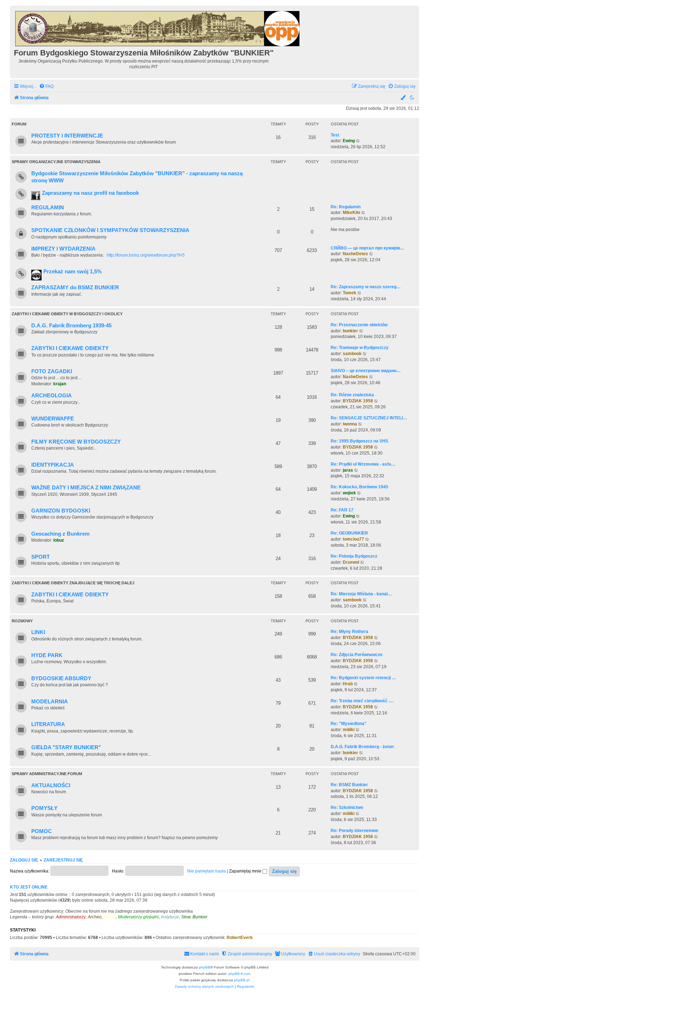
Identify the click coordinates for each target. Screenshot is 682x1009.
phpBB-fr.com (239, 974)
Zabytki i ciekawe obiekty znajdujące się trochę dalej (73, 583)
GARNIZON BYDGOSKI (60, 511)
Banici (110, 916)
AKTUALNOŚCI (50, 785)
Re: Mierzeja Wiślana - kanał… (361, 593)
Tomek (349, 292)
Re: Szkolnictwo (347, 807)
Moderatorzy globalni (138, 916)
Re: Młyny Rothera (349, 631)
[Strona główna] (158, 27)
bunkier (350, 330)
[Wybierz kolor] (403, 98)
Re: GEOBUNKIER (349, 533)
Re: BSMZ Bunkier (349, 784)
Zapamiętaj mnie (245, 871)
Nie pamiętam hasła (206, 871)
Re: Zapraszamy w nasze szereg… (366, 286)
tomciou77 (353, 539)
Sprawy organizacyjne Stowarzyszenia (56, 162)
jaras (348, 470)
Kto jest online (29, 887)
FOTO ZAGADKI (51, 371)
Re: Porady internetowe (354, 830)
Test (335, 135)
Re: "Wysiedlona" (349, 723)
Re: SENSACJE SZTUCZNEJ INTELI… (369, 417)
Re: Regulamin (346, 206)
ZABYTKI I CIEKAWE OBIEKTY (70, 348)
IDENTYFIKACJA (52, 465)
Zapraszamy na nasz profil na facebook (90, 193)
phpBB (204, 967)
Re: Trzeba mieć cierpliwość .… (362, 700)
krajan (59, 383)
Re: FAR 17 (342, 510)
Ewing (349, 140)
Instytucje (170, 916)
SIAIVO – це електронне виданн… (366, 370)
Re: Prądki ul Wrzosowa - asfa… (363, 464)
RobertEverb (240, 937)
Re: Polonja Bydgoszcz (354, 556)
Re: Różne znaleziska (352, 394)
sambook (352, 353)
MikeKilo (351, 212)
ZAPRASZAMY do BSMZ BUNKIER (75, 287)
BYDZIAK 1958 (358, 400)
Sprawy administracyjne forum (47, 774)
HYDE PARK (47, 655)
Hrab (348, 683)
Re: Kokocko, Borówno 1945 (359, 486)
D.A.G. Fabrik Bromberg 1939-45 (71, 325)
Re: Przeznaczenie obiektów (359, 324)
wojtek (349, 492)
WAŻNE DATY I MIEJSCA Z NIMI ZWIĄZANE (86, 487)
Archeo (95, 916)
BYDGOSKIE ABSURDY (61, 678)
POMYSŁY (44, 808)
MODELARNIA (49, 701)
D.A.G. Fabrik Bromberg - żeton (362, 746)
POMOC (41, 831)
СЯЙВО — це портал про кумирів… (367, 248)
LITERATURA (48, 724)
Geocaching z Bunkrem (60, 534)
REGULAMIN (47, 207)
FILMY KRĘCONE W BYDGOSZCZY (76, 442)
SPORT (40, 557)
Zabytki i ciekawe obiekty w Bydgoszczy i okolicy (67, 314)
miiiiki (348, 729)
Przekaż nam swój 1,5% (72, 271)
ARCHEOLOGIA (51, 395)
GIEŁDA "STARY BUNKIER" (66, 747)
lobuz (58, 540)
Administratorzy (71, 916)
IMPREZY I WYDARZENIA (63, 249)
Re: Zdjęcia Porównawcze (357, 654)
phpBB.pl (241, 980)
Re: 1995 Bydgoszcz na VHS (359, 441)
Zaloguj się (24, 860)
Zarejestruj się (63, 860)
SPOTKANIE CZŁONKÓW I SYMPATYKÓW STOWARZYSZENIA (110, 230)
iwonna (350, 424)
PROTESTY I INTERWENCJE (67, 136)
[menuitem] (46, 86)
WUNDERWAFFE (52, 419)
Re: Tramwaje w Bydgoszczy (360, 347)
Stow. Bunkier (194, 916)
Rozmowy (22, 621)
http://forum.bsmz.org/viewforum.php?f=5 (146, 255)
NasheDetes (355, 253)
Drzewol (351, 562)
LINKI (38, 632)
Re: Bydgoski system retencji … (363, 677)
